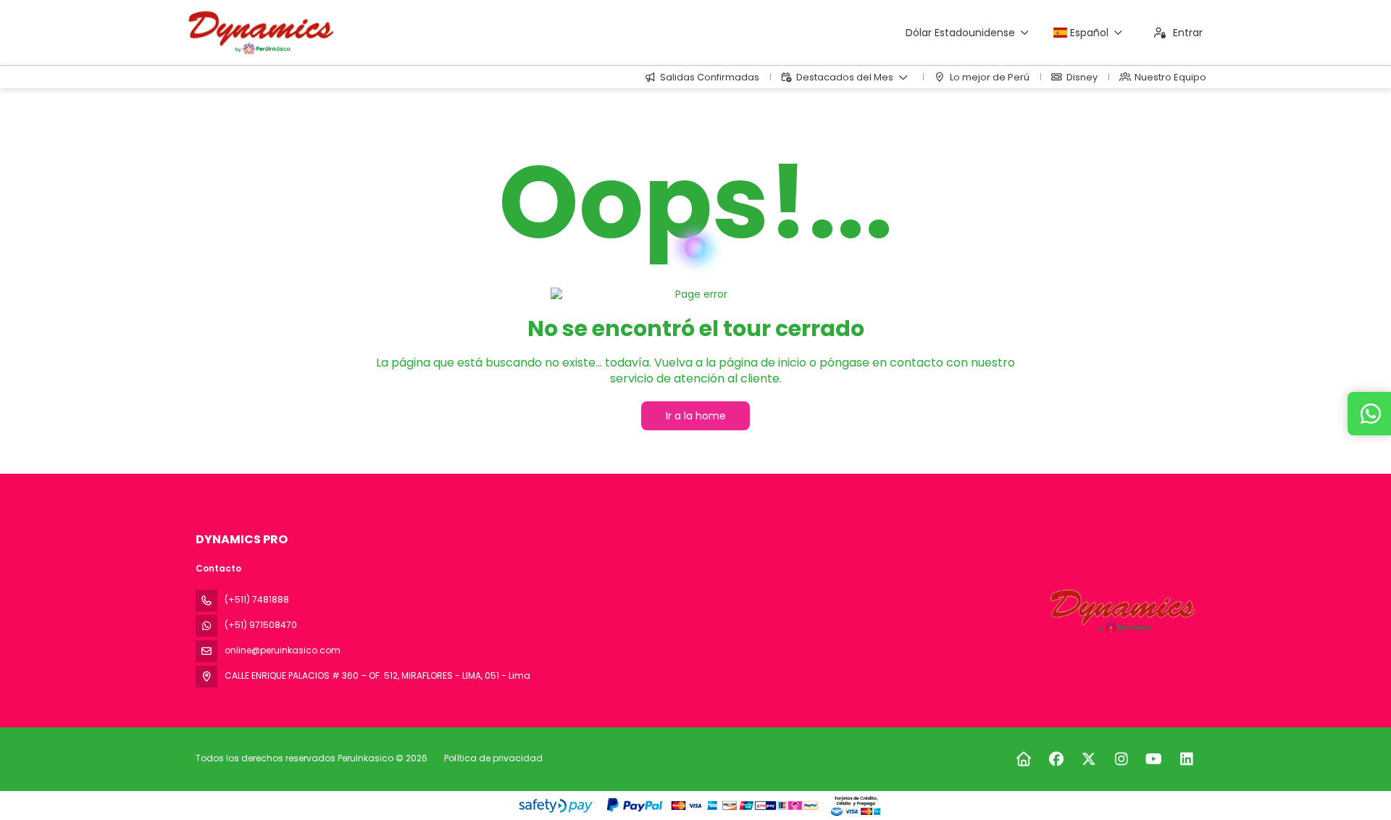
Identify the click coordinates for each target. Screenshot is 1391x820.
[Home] (1023, 759)
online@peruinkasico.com (283, 650)
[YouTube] (1154, 759)
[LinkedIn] (1186, 759)
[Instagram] (1121, 759)
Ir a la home (696, 416)
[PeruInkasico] (1121, 611)
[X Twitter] (1088, 759)
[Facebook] (1056, 759)
